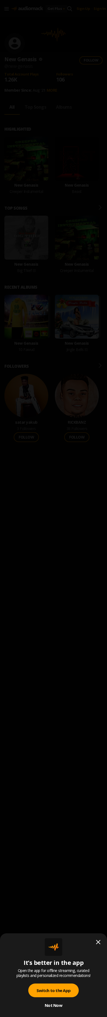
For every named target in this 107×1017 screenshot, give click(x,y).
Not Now (53, 1005)
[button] (53, 508)
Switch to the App (53, 990)
